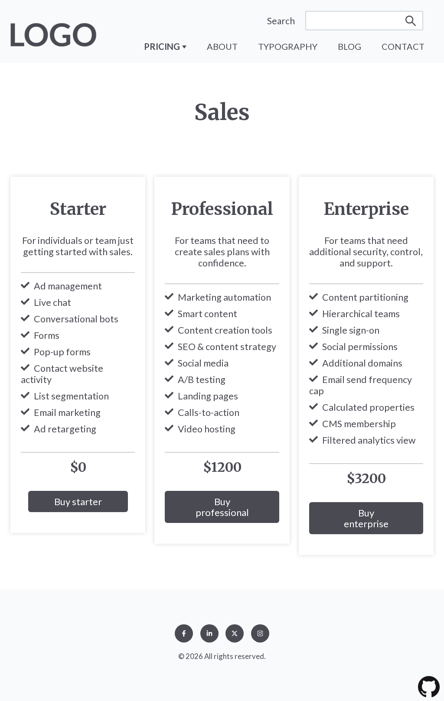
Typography (287, 46)
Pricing (163, 46)
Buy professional (222, 507)
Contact (403, 46)
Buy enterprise (366, 518)
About (222, 46)
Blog (349, 46)
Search (281, 20)
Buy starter (78, 501)
